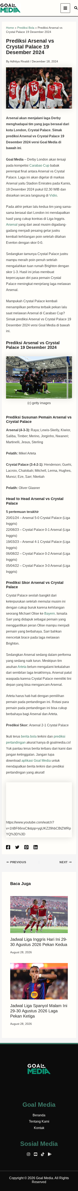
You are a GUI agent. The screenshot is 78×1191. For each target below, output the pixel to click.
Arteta (22, 667)
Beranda (39, 1115)
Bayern (49, 613)
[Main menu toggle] (65, 8)
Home (10, 27)
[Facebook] (8, 847)
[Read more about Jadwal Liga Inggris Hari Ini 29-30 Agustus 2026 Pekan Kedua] (39, 914)
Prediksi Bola (25, 27)
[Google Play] (50, 1154)
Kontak (39, 1128)
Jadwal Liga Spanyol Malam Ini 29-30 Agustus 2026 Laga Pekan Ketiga (38, 1010)
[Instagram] (28, 1154)
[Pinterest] (26, 847)
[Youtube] (35, 1154)
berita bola (29, 736)
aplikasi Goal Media (36, 760)
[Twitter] (17, 847)
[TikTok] (43, 1154)
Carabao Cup (39, 165)
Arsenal (12, 224)
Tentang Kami (39, 1121)
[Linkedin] (35, 847)
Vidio (53, 195)
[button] (76, 8)
